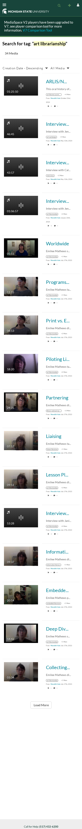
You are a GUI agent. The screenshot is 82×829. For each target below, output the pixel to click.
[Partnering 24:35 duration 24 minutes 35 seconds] (21, 401)
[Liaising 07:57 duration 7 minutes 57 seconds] (21, 440)
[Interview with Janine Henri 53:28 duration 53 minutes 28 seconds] (21, 517)
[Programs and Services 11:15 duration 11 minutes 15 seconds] (21, 286)
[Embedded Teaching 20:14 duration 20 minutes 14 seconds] (21, 594)
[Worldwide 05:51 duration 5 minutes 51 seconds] (21, 247)
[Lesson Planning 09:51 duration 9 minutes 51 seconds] (21, 478)
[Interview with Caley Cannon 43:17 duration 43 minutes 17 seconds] (21, 166)
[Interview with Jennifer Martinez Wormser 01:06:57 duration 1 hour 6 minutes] (21, 205)
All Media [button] (58, 68)
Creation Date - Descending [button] (23, 68)
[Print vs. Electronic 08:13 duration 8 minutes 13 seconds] (21, 324)
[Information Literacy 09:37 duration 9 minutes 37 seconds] (21, 556)
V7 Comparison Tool (37, 30)
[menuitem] (59, 5)
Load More (41, 705)
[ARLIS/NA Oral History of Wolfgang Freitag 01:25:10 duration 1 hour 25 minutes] (21, 85)
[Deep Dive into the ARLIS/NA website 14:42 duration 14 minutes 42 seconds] (21, 633)
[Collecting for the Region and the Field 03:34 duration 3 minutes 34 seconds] (21, 671)
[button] (5, 5)
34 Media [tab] (11, 53)
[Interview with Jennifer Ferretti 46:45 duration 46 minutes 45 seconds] (21, 128)
